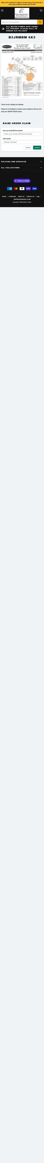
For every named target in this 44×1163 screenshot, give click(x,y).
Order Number (7, 139)
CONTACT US (30, 196)
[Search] (40, 22)
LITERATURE (12, 196)
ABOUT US (21, 196)
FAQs (38, 196)
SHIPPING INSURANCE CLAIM (22, 199)
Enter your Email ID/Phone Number (13, 130)
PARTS (4, 196)
